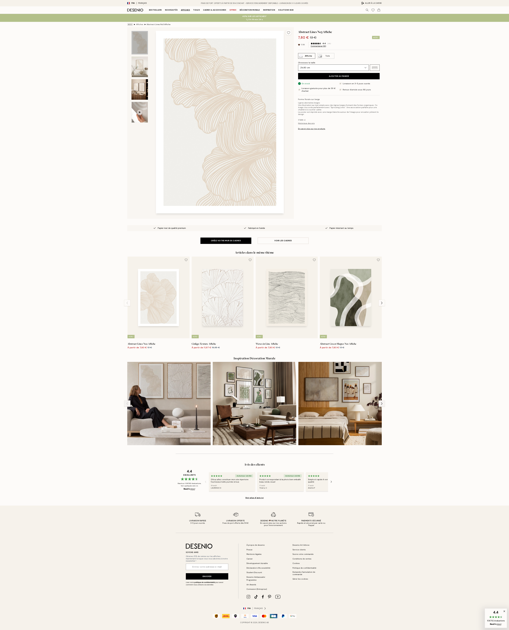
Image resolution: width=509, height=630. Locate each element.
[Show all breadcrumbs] (130, 24)
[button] (375, 67)
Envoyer (207, 576)
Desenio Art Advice (301, 545)
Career (250, 559)
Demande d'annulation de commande (304, 573)
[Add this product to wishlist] (288, 32)
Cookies (296, 563)
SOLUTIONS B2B (285, 10)
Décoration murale (250, 10)
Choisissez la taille (306, 62)
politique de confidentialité (204, 582)
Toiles (196, 10)
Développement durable (257, 563)
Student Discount (254, 572)
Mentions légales (254, 554)
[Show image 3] (139, 89)
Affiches (185, 10)
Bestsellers (155, 10)
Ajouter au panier (339, 76)
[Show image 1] (139, 42)
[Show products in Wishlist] (373, 10)
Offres (232, 10)
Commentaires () (318, 46)
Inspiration (269, 10)
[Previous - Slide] (127, 303)
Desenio (262, 622)
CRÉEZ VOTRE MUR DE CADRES (226, 240)
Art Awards (251, 585)
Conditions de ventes (302, 559)
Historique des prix (306, 123)
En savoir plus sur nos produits (311, 129)
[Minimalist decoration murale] (169, 403)
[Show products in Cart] (379, 10)
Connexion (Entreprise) (257, 589)
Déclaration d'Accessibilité (258, 568)
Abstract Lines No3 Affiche (159, 24)
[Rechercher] (367, 10)
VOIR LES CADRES (283, 240)
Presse (250, 550)
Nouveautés (171, 10)
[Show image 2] (139, 67)
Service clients (299, 550)
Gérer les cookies (300, 579)
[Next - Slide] (382, 303)
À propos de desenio (256, 545)
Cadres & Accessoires (214, 10)
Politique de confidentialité (304, 568)
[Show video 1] (139, 112)
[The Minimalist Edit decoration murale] (340, 403)
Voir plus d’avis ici (254, 498)
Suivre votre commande (303, 554)
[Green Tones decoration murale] (254, 403)
